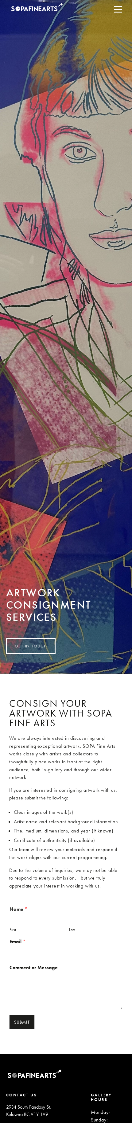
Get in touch (31, 646)
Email (17, 942)
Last (72, 929)
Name (18, 909)
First (13, 929)
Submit (22, 1022)
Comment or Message (34, 968)
